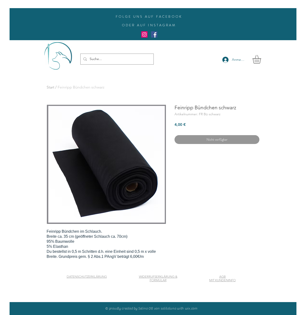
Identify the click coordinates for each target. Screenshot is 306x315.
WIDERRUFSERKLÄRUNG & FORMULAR (158, 278)
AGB (222, 276)
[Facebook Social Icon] (154, 34)
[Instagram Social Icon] (144, 34)
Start (50, 87)
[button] (261, 59)
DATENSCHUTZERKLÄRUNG (87, 276)
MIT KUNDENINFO (222, 280)
